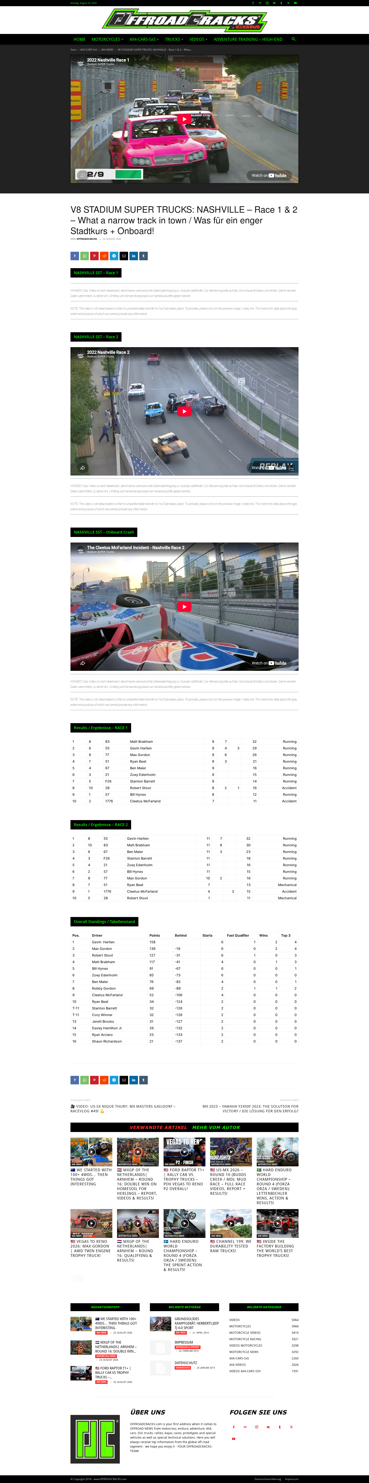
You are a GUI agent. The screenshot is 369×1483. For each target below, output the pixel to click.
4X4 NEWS (107, 49)
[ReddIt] (104, 256)
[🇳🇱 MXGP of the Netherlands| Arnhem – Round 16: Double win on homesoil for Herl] (138, 1152)
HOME (79, 39)
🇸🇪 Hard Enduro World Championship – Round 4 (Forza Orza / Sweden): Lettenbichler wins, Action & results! (274, 1186)
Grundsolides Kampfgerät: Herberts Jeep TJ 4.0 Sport (197, 1323)
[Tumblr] (281, 3)
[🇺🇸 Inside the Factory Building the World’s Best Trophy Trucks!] (278, 1223)
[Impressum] (160, 1347)
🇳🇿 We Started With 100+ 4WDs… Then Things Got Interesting (91, 1177)
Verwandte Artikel (158, 1127)
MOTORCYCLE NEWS (128, 1164)
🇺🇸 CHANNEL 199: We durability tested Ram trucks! (231, 1246)
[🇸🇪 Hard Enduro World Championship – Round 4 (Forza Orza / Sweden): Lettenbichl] (278, 1152)
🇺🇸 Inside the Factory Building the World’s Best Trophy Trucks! (275, 1248)
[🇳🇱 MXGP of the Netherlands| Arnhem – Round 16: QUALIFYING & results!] (138, 1223)
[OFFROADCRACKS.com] (185, 20)
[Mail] (274, 3)
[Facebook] (253, 3)
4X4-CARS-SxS (142, 39)
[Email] (124, 256)
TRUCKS (172, 39)
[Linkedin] (133, 256)
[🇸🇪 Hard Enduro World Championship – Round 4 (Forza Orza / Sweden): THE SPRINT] (184, 1223)
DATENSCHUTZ (186, 1363)
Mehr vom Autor (216, 1127)
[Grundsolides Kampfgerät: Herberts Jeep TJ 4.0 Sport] (160, 1324)
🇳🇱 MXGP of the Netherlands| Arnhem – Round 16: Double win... (116, 1346)
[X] (288, 3)
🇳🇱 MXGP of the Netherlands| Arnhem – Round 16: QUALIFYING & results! (135, 1250)
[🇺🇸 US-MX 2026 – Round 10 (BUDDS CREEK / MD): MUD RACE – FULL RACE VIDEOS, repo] (231, 1152)
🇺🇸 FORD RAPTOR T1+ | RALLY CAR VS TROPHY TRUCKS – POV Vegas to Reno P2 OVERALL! (184, 1179)
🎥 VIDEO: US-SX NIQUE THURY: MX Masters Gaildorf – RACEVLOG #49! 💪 (123, 1108)
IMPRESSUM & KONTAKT (187, 1347)
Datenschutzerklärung (268, 1479)
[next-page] (80, 1278)
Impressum (184, 1342)
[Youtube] (295, 3)
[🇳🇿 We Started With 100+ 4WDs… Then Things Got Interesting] (91, 1152)
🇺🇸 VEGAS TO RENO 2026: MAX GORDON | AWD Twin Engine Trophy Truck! (90, 1248)
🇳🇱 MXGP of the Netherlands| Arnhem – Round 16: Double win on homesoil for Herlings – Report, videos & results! (137, 1184)
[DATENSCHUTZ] (160, 1368)
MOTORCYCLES (106, 39)
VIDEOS (197, 39)
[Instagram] (267, 3)
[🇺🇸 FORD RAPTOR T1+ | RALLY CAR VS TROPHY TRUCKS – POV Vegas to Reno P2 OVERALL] (184, 1152)
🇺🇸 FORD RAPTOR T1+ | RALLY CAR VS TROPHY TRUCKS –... (113, 1372)
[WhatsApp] (84, 256)
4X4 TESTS (181, 1332)
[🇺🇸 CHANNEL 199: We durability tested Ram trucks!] (231, 1223)
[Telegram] (114, 256)
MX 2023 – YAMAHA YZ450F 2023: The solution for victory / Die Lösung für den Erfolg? (251, 1108)
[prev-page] (73, 1278)
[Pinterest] (94, 256)
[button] (293, 40)
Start (73, 49)
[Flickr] (260, 3)
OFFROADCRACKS (87, 238)
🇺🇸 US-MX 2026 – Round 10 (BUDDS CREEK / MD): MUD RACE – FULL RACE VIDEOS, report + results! (228, 1182)
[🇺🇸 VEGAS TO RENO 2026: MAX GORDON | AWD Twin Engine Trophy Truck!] (91, 1223)
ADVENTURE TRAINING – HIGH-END (248, 39)
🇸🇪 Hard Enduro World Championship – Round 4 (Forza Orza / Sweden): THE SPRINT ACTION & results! (183, 1255)
